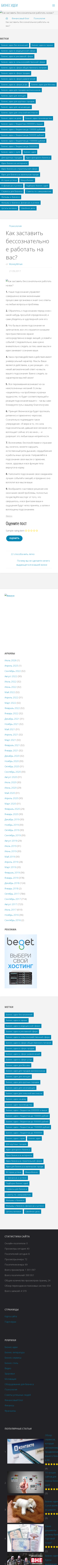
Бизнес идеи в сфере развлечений (18, 78)
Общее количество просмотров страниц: (26, 1280)
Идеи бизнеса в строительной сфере (19, 168)
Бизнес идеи (11, 1347)
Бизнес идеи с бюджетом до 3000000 (19, 146)
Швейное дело (28, 208)
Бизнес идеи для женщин (13, 95)
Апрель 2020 (11, 798)
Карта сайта (11, 1316)
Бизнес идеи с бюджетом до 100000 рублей (22, 129)
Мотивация (10, 1378)
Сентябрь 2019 (13, 835)
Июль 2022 (10, 681)
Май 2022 (10, 692)
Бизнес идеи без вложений (14, 45)
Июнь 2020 (11, 787)
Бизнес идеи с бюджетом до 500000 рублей (22, 135)
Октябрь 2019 (12, 830)
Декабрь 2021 (12, 718)
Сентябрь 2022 (13, 671)
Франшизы (10, 1410)
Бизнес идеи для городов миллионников (20, 90)
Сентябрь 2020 (13, 771)
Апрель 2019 (11, 861)
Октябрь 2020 (12, 766)
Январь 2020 (11, 814)
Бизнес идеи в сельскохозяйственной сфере (23, 62)
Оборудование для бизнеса (19, 1384)
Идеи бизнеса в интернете (14, 163)
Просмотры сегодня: (16, 1248)
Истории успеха (9, 180)
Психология (39, 18)
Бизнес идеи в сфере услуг (14, 84)
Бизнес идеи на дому (11, 118)
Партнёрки (10, 1321)
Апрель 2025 (11, 665)
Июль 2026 (10, 660)
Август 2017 (11, 904)
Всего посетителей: (15, 1275)
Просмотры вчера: (15, 1259)
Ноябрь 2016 (12, 914)
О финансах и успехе (11, 185)
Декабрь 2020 (12, 755)
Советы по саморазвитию (38, 191)
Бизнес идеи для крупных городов (17, 101)
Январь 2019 (11, 877)
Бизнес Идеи (9, 5)
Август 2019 (11, 840)
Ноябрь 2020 (12, 761)
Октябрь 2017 (12, 893)
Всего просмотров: (15, 1269)
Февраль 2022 (12, 708)
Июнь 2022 (11, 686)
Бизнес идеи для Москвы (43, 84)
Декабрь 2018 (12, 883)
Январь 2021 (11, 750)
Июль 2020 (10, 782)
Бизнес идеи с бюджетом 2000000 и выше (22, 123)
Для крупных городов (11, 157)
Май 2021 (10, 729)
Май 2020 (10, 793)
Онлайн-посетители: (15, 1243)
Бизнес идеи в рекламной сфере (17, 56)
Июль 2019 (10, 846)
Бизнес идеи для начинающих (15, 107)
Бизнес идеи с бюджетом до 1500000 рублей (23, 140)
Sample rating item (15, 530)
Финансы (9, 1405)
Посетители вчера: (15, 1264)
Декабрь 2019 (12, 819)
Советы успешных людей (18, 1394)
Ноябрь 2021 (12, 724)
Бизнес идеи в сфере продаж (15, 73)
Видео (8, 1368)
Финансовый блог (20, 18)
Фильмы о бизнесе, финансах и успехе (20, 202)
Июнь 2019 (11, 851)
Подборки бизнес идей (37, 185)
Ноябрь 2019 (12, 824)
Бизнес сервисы (13, 1357)
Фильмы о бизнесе (10, 197)
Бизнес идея (30, 152)
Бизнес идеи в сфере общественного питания (24, 67)
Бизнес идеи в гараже (42, 45)
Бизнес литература (14, 1352)
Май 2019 (10, 856)
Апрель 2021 (11, 734)
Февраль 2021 (12, 745)
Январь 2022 (11, 713)
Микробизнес (27, 180)
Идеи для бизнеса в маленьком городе (20, 174)
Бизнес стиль (11, 1363)
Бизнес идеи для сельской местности (19, 112)
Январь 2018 (11, 888)
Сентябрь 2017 (13, 899)
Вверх (9, 515)
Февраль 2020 (12, 808)
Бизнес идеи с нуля (10, 152)
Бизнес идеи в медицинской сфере (18, 50)
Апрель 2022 (11, 697)
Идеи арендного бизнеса (38, 157)
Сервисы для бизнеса (11, 191)
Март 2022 (10, 702)
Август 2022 (11, 676)
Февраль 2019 (12, 872)
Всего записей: (13, 1291)
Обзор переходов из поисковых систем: (26, 1285)
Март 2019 (10, 867)
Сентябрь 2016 (13, 920)
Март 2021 (10, 739)
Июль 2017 (10, 909)
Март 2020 (10, 803)
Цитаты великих (9, 208)
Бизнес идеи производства (38, 118)
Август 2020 (11, 777)
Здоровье (10, 1373)
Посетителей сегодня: (16, 1253)
